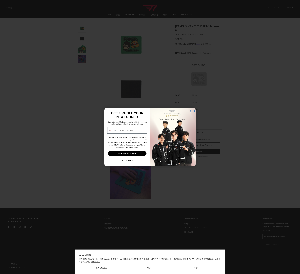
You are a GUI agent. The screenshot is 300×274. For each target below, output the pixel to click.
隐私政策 (96, 261)
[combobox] (111, 130)
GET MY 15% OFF (127, 153)
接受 (149, 268)
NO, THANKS (127, 160)
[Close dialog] (192, 111)
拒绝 (196, 268)
